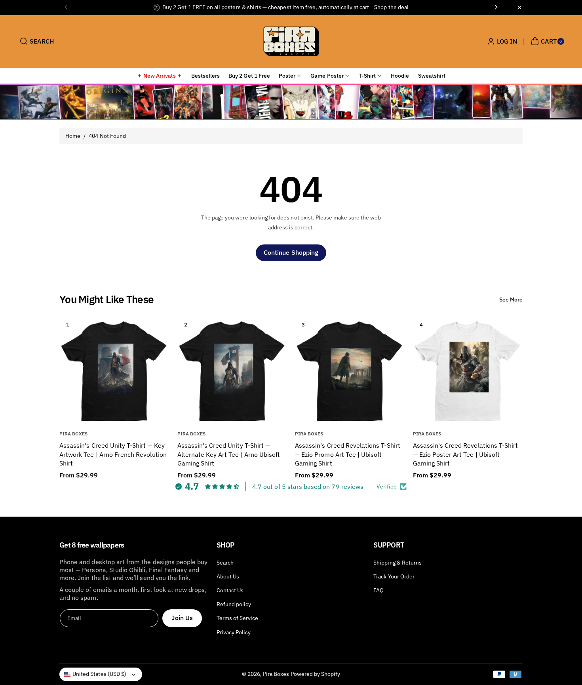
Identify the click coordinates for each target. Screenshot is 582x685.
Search (225, 562)
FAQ (378, 590)
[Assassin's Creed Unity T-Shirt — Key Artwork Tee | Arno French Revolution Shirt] (114, 371)
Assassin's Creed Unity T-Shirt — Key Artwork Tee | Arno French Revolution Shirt (113, 454)
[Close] (519, 7)
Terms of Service (238, 618)
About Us (228, 576)
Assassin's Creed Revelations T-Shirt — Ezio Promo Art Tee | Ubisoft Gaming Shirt (347, 454)
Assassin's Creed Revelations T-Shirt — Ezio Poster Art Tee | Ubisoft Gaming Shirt (465, 454)
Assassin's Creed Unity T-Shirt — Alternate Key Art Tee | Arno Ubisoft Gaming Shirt (228, 454)
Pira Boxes (276, 673)
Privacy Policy (234, 632)
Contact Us (230, 590)
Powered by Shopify (315, 673)
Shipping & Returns (397, 562)
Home (72, 135)
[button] (36, 41)
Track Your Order (394, 576)
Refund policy (234, 604)
